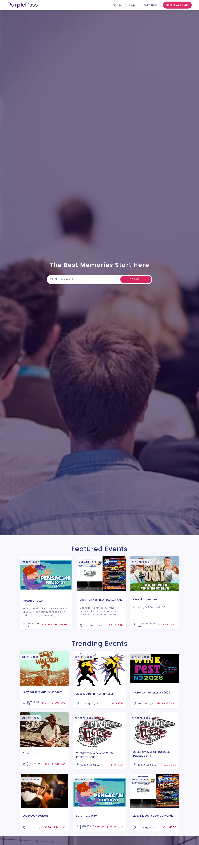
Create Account (177, 5)
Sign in (117, 5)
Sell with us (150, 5)
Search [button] (136, 279)
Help (132, 5)
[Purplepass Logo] (22, 5)
